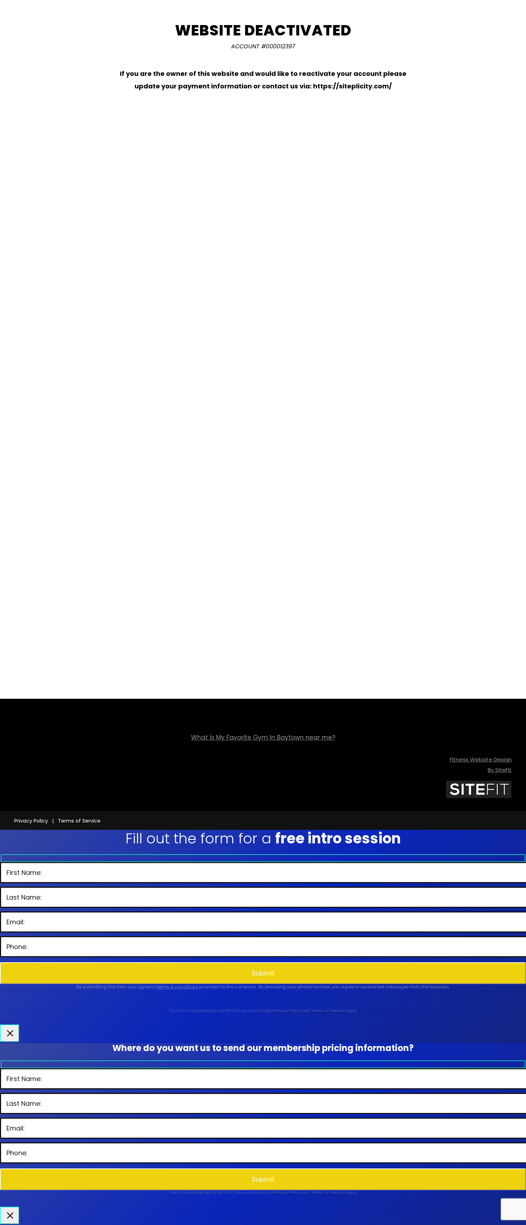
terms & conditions (177, 987)
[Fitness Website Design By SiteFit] (479, 796)
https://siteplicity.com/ (352, 86)
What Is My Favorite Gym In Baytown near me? (263, 737)
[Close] (9, 1033)
